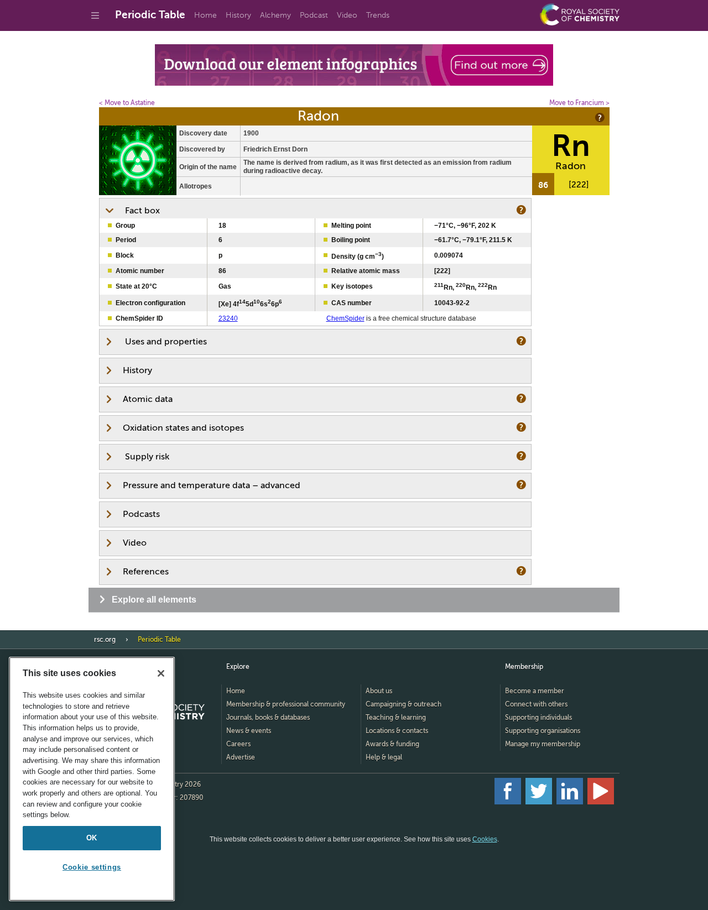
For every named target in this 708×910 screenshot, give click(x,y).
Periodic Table (150, 14)
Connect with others (536, 704)
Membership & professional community (285, 704)
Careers (238, 744)
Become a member (534, 691)
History (238, 15)
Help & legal (384, 757)
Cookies (484, 839)
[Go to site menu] (95, 15)
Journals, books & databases (268, 717)
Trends (377, 15)
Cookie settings (92, 867)
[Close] (161, 673)
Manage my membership (542, 744)
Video (347, 15)
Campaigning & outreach (403, 704)
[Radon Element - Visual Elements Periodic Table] (137, 193)
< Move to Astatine (127, 103)
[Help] (599, 117)
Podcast (314, 15)
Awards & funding (392, 744)
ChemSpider (345, 318)
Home (205, 15)
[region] (92, 779)
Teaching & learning (396, 717)
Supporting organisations (542, 731)
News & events (248, 731)
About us (379, 691)
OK (91, 838)
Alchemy (275, 15)
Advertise (240, 757)
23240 (228, 318)
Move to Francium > (579, 103)
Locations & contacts (397, 731)
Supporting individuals (538, 717)
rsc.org (105, 640)
